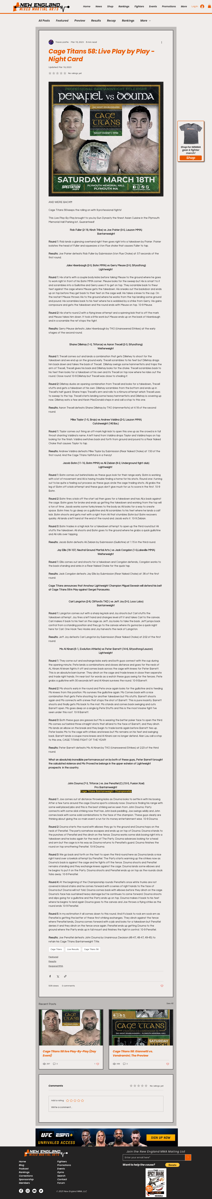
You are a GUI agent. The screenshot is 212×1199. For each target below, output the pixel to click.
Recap (111, 20)
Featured (62, 20)
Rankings (128, 20)
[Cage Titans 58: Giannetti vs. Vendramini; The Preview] (141, 1028)
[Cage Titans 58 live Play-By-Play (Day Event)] (71, 1028)
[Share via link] (65, 976)
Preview (79, 20)
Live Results (73, 949)
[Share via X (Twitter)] (57, 976)
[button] (209, 6)
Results (96, 20)
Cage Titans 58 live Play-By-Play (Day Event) (69, 1053)
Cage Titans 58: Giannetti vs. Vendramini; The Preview (133, 1053)
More (143, 20)
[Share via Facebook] (50, 976)
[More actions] (161, 42)
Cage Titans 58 (91, 949)
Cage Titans (56, 949)
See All (170, 1003)
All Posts (44, 20)
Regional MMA (56, 966)
